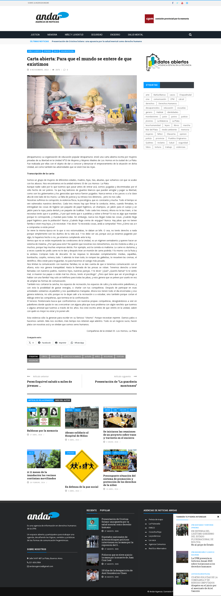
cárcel (44, 356)
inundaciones (152, 116)
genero (149, 112)
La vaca (152, 540)
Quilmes (149, 142)
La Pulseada (154, 523)
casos (172, 94)
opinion (183, 134)
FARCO (152, 527)
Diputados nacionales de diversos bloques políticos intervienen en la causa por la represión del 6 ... (117, 541)
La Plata (88, 356)
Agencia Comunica (157, 544)
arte (147, 94)
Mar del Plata (152, 129)
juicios (174, 116)
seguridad (108, 356)
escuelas (181, 107)
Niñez (97, 356)
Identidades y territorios (203, 525)
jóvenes (149, 121)
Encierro (115, 34)
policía (149, 138)
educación (168, 107)
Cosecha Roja (155, 532)
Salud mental (135, 34)
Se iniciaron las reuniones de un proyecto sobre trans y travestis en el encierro (119, 434)
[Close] (218, 517)
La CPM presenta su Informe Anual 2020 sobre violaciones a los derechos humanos (203, 562)
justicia (184, 116)
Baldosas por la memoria (42, 430)
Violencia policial (67, 51)
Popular (105, 510)
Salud (56, 51)
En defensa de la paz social (81, 486)
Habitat (160, 112)
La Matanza (162, 121)
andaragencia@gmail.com (41, 566)
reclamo (161, 142)
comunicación (160, 99)
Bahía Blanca (160, 94)
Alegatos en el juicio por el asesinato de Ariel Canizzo (204, 584)
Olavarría (171, 134)
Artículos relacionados (40, 400)
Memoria (52, 34)
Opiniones (47, 51)
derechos (55, 356)
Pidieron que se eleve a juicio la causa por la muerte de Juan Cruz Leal (118, 557)
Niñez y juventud (74, 34)
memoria (185, 129)
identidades (172, 112)
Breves (69, 410)
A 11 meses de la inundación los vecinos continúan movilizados (41, 475)
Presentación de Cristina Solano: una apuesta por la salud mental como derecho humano (116, 523)
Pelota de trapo (156, 519)
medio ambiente (169, 129)
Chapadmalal (185, 94)
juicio (164, 116)
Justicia (35, 34)
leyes (167, 125)
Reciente (92, 510)
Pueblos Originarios (177, 138)
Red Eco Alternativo (157, 548)
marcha (186, 125)
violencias (33, 360)
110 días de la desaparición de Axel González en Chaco (117, 572)
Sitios (148, 147)
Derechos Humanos (72, 356)
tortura (120, 356)
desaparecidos (153, 107)
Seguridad (97, 34)
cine (147, 99)
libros (176, 125)
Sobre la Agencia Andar (38, 3)
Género (132, 410)
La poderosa (154, 536)
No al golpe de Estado (202, 538)
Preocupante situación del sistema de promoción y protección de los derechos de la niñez (119, 480)
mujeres (149, 134)
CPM (115, 410)
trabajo (168, 147)
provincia (160, 138)
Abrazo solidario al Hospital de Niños (77, 434)
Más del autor (62, 400)
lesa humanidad (153, 125)
